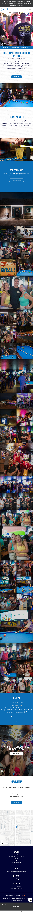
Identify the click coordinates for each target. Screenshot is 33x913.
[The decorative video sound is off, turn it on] (5, 43)
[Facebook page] (23, 9)
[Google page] (27, 9)
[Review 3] (18, 716)
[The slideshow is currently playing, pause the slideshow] (2, 771)
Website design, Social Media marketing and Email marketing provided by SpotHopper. (16, 899)
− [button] (2, 844)
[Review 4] (21, 716)
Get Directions (17, 862)
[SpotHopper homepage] (20, 895)
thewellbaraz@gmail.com (16, 888)
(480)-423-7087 (16, 886)
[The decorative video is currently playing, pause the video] (2, 43)
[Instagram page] (25, 9)
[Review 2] (14, 716)
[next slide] (31, 750)
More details (15, 180)
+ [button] (2, 841)
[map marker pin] (3, 47)
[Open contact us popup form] (30, 900)
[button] (14, 774)
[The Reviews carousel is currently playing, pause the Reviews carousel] (16, 721)
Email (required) (16, 794)
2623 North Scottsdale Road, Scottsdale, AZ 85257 (17, 47)
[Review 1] (11, 716)
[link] (16, 826)
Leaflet (19, 845)
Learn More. (16, 907)
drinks (16, 76)
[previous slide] (1, 750)
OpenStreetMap (25, 845)
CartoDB (31, 845)
